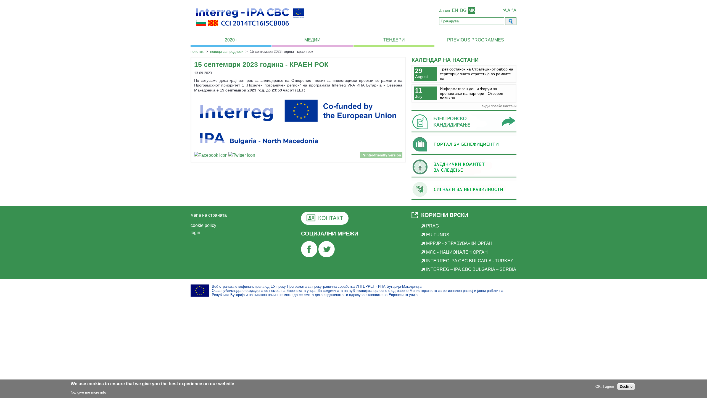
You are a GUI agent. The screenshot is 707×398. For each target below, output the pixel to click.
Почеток (197, 51)
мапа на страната (209, 215)
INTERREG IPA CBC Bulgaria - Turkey (469, 260)
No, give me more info (88, 392)
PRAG (432, 226)
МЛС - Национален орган (457, 252)
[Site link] (463, 132)
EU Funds (437, 234)
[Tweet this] (241, 156)
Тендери (394, 40)
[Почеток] (250, 29)
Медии (312, 40)
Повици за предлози (226, 51)
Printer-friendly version (381, 155)
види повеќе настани (499, 106)
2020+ (231, 40)
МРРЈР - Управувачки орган (459, 243)
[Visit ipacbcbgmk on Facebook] (211, 156)
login (195, 232)
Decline (626, 386)
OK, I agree (604, 386)
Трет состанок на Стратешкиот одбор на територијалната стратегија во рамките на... (476, 73)
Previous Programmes (475, 40)
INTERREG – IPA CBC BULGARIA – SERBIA (471, 269)
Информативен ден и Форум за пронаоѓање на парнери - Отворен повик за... (471, 93)
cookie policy (203, 225)
